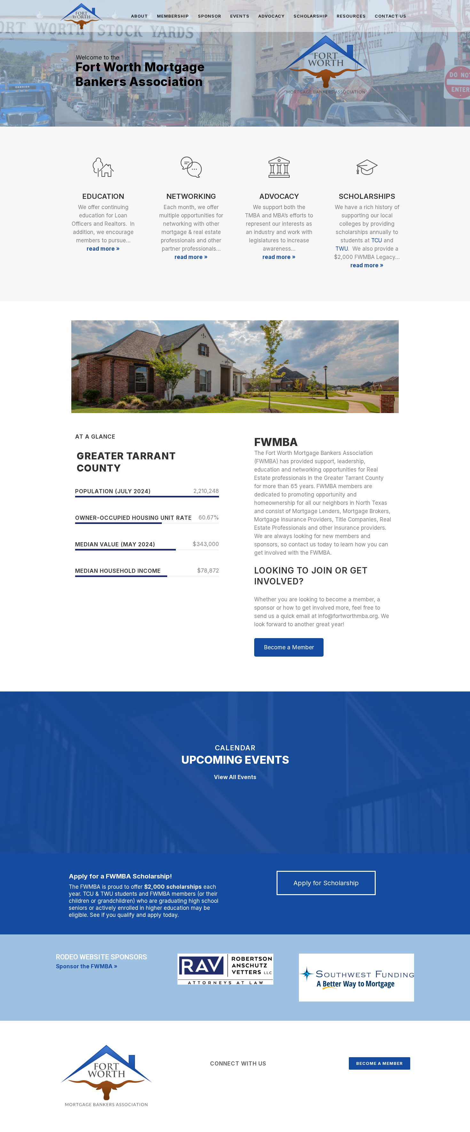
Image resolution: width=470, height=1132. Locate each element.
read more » (103, 249)
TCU (376, 240)
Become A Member (379, 1063)
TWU (341, 249)
